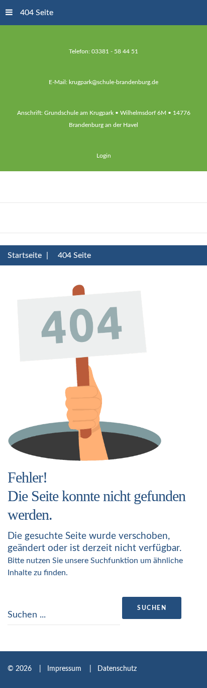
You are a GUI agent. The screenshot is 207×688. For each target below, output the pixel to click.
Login (103, 156)
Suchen (151, 608)
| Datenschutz (110, 668)
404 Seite (36, 13)
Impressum (65, 668)
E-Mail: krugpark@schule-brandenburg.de (103, 82)
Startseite (25, 255)
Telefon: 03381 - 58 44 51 (103, 51)
